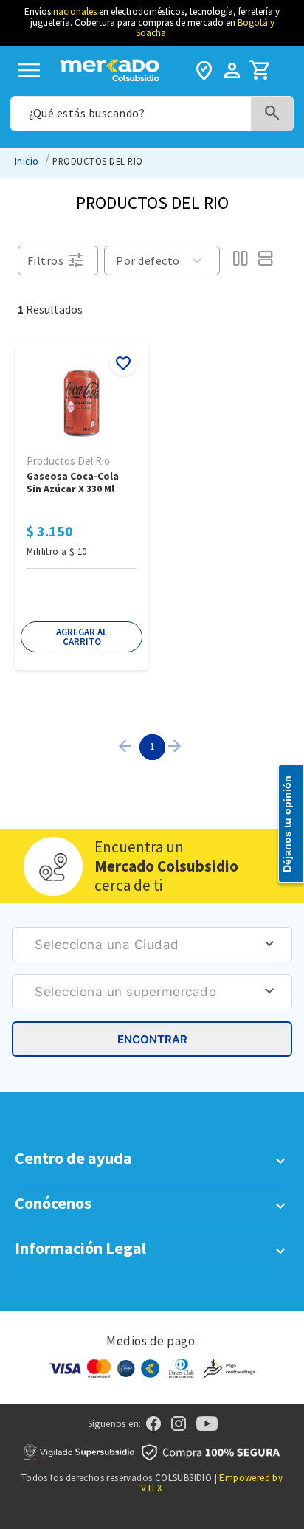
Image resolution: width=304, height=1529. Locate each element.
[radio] (240, 260)
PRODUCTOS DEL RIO (97, 161)
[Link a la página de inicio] (27, 161)
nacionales (75, 11)
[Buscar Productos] (272, 113)
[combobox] (151, 113)
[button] (81, 636)
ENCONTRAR (152, 1039)
